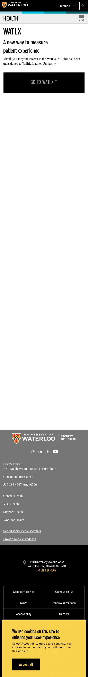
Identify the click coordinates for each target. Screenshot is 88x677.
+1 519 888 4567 (46, 570)
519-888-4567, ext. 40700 (20, 484)
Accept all (26, 664)
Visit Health (11, 503)
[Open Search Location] (82, 6)
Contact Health (13, 495)
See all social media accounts (22, 531)
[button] (67, 6)
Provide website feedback (19, 539)
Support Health (13, 511)
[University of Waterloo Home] (15, 6)
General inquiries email (18, 476)
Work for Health (13, 520)
